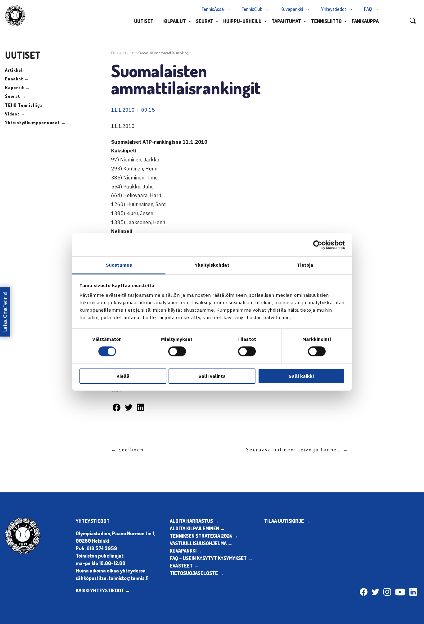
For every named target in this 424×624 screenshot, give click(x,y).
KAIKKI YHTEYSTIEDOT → (103, 590)
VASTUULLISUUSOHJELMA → (201, 543)
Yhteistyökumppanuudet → (35, 122)
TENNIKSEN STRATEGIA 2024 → (204, 536)
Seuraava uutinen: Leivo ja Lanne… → (297, 449)
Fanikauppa (365, 21)
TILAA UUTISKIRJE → (287, 521)
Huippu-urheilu (242, 21)
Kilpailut (174, 21)
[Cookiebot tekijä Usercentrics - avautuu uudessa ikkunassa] (318, 244)
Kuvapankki (292, 9)
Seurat (204, 21)
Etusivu (116, 53)
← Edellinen (127, 449)
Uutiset (143, 21)
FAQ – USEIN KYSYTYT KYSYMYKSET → (211, 558)
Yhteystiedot (333, 9)
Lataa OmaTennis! (5, 312)
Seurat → (15, 96)
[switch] (177, 351)
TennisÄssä (213, 9)
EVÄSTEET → (184, 566)
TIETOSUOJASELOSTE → (197, 573)
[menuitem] (143, 21)
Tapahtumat (286, 21)
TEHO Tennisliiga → (26, 105)
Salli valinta (212, 376)
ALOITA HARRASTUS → (194, 521)
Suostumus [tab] (119, 265)
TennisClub (252, 9)
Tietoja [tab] (305, 265)
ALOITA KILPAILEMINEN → (197, 528)
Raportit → (17, 87)
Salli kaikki (301, 376)
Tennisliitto (326, 21)
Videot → (15, 113)
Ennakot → (17, 78)
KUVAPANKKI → (186, 551)
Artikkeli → (17, 70)
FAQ (368, 9)
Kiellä (122, 376)
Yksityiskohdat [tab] (212, 265)
